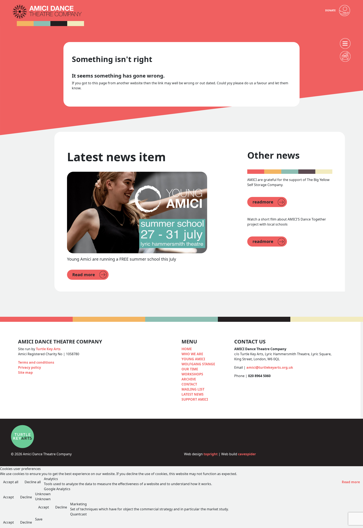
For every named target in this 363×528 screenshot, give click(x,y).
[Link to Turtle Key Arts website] (22, 436)
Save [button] (38, 519)
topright (211, 454)
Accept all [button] (10, 482)
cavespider (247, 454)
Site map (25, 372)
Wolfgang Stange (198, 364)
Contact (189, 384)
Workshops (192, 374)
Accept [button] (8, 497)
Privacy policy (29, 367)
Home (187, 349)
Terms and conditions (36, 362)
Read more (351, 482)
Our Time (190, 369)
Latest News (193, 394)
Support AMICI (195, 399)
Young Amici (193, 359)
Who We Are (192, 354)
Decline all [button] (33, 482)
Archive (189, 379)
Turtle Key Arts (48, 349)
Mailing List (193, 389)
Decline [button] (26, 497)
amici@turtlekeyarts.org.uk (269, 367)
